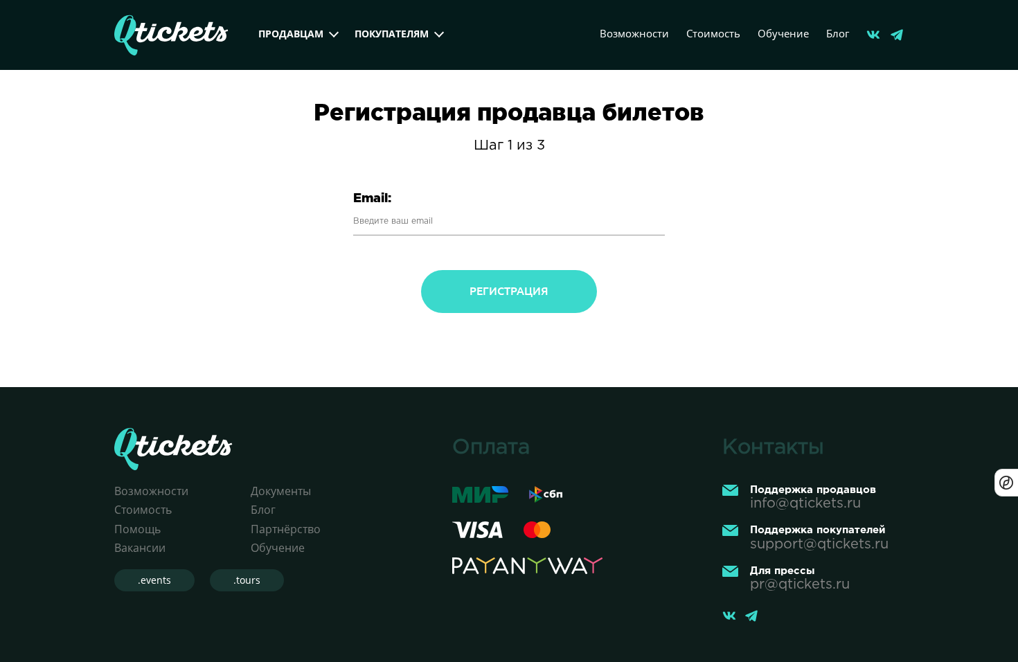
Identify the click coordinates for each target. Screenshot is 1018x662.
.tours (246, 580)
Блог (837, 33)
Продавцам (290, 33)
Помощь (137, 529)
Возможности (634, 33)
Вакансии (140, 547)
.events (154, 580)
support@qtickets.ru (819, 544)
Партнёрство (286, 529)
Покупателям (392, 33)
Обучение (783, 33)
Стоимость (713, 33)
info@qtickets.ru (805, 503)
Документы (281, 491)
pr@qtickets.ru (800, 584)
